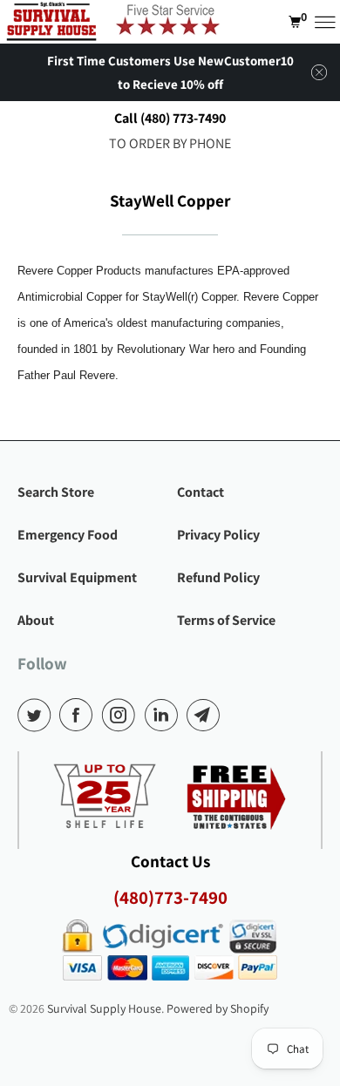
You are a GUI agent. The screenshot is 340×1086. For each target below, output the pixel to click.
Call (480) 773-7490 (170, 118)
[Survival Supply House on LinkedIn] (165, 714)
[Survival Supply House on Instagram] (122, 714)
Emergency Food (67, 535)
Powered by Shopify (218, 1008)
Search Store (55, 492)
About (35, 620)
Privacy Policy (218, 535)
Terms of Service (226, 620)
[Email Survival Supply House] (207, 714)
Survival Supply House (104, 1008)
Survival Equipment (77, 577)
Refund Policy (218, 577)
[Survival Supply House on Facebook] (79, 714)
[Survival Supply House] (51, 22)
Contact (200, 492)
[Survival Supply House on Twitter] (37, 714)
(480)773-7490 (170, 897)
